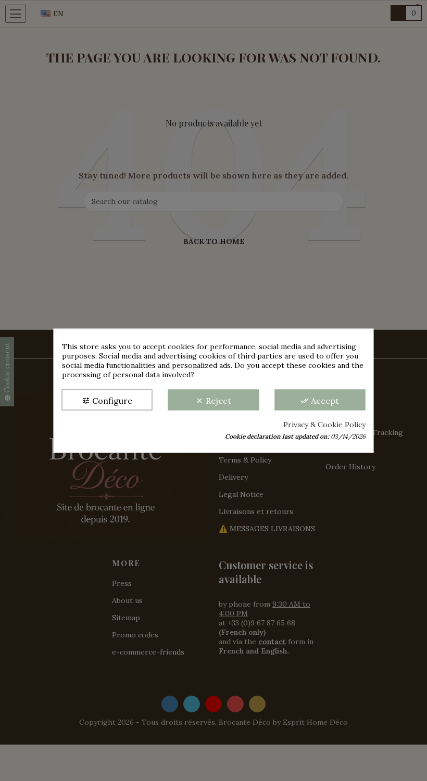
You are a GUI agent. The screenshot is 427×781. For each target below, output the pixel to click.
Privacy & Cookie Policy (324, 424)
